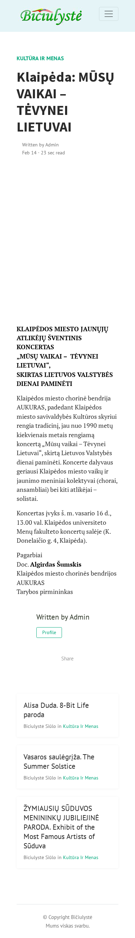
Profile (49, 632)
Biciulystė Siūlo (40, 726)
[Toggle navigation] (108, 14)
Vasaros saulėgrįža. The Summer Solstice (59, 761)
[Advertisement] (67, 240)
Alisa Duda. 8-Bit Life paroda (56, 710)
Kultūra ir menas (40, 58)
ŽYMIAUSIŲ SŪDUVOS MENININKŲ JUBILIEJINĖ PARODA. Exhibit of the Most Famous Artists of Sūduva (61, 827)
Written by (40, 144)
